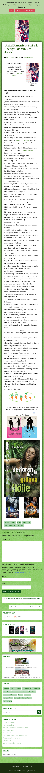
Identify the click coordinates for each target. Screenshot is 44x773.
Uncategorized (28, 57)
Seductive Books (8, 733)
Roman (20, 695)
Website (4, 584)
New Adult (32, 692)
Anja (18, 57)
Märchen (24, 692)
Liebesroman (26, 522)
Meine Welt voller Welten (12, 743)
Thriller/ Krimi (8, 701)
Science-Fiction (26, 698)
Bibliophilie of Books (10, 730)
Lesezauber (7, 740)
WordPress (31, 771)
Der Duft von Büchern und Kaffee (15, 735)
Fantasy (18, 689)
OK (11, 10)
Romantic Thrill (8, 698)
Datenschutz (27, 766)
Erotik (19, 522)
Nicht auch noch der (23, 140)
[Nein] (41, 7)
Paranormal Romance (10, 695)
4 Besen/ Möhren (10, 522)
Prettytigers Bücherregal (11, 738)
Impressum (16, 766)
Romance (27, 695)
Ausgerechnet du (28, 150)
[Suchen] (39, 712)
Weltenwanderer (9, 725)
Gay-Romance (27, 689)
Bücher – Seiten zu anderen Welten (15, 728)
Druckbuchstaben (9, 722)
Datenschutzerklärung (25, 10)
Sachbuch (17, 698)
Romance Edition (10, 525)
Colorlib (18, 771)
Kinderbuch (7, 692)
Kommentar (6, 539)
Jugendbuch (36, 689)
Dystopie (6, 689)
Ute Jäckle (20, 525)
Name (4, 576)
